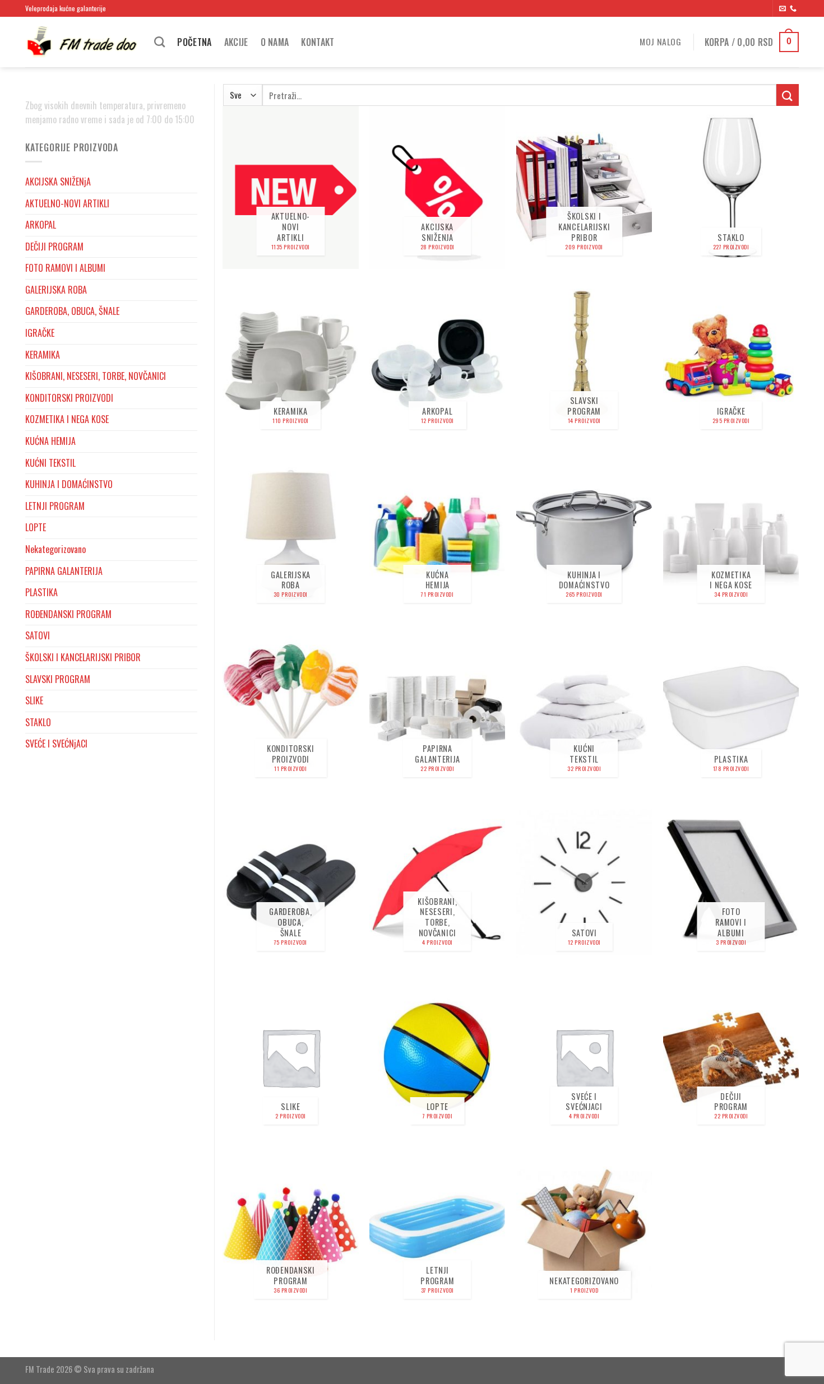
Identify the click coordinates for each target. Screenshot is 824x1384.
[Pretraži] (159, 42)
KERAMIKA (42, 354)
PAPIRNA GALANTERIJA (64, 571)
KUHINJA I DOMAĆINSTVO (69, 484)
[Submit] (787, 95)
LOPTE (35, 527)
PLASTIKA (41, 592)
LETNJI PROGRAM (55, 506)
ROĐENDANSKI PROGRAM (68, 614)
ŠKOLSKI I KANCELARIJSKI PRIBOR (83, 657)
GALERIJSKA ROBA (56, 289)
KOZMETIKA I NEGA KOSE (67, 419)
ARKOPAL (40, 224)
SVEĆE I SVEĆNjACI (56, 743)
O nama (275, 42)
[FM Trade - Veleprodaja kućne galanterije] (81, 42)
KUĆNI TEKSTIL (50, 463)
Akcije (236, 42)
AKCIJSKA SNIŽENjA (58, 181)
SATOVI (37, 635)
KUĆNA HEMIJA (50, 441)
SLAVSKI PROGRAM (57, 679)
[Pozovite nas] (793, 9)
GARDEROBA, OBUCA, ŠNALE (72, 311)
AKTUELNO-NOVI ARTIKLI (67, 203)
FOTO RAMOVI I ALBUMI (65, 268)
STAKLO (38, 722)
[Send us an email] (782, 9)
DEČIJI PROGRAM (54, 246)
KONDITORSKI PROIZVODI (69, 398)
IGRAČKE (39, 333)
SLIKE (34, 700)
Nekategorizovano (55, 549)
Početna (194, 42)
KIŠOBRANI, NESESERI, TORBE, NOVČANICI (95, 376)
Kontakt (317, 42)
